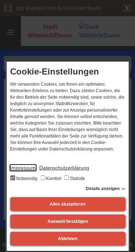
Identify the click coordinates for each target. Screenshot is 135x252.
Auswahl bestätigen (68, 221)
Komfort (53, 178)
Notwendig (27, 178)
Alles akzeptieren (67, 204)
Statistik (77, 178)
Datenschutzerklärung (64, 168)
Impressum (23, 168)
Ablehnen (67, 238)
